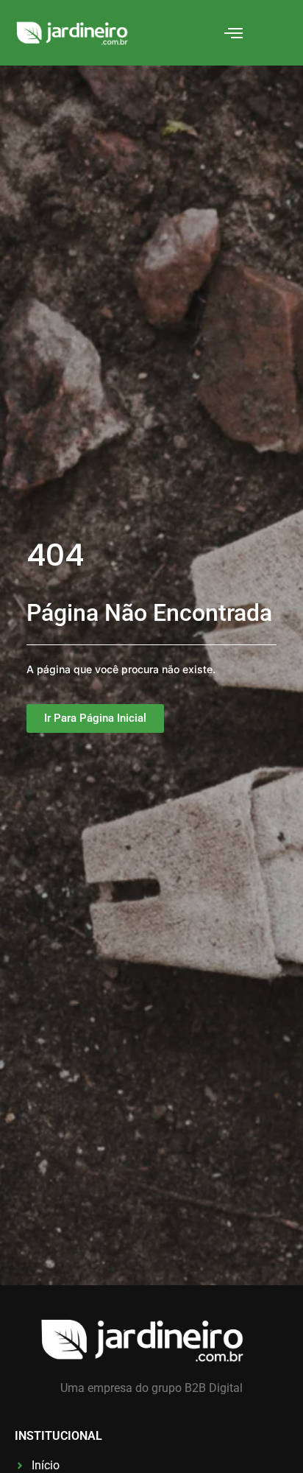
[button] (234, 33)
